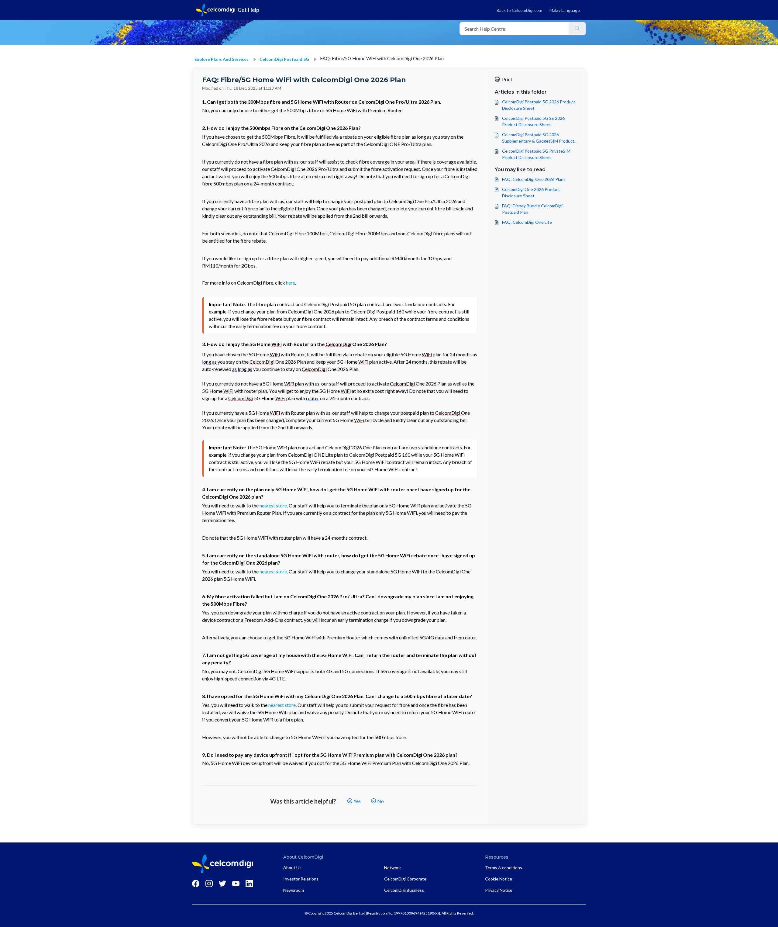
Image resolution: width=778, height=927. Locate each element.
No (380, 801)
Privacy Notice (498, 890)
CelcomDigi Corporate (405, 878)
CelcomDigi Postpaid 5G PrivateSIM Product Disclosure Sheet (536, 154)
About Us (292, 867)
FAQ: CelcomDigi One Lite (527, 222)
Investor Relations (300, 878)
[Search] (577, 28)
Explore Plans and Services (221, 59)
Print (507, 79)
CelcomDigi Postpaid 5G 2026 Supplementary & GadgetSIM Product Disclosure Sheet (538, 138)
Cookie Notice (498, 878)
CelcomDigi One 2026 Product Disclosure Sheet (531, 192)
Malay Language (564, 10)
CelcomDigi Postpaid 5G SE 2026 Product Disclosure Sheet (533, 121)
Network (392, 867)
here (290, 282)
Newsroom (293, 890)
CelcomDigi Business (404, 890)
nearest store (273, 505)
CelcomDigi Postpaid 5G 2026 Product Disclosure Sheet (538, 105)
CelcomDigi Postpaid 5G (284, 59)
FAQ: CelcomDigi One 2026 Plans (534, 179)
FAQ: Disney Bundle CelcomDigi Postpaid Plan (532, 209)
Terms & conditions (503, 867)
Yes (357, 801)
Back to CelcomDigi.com (519, 10)
